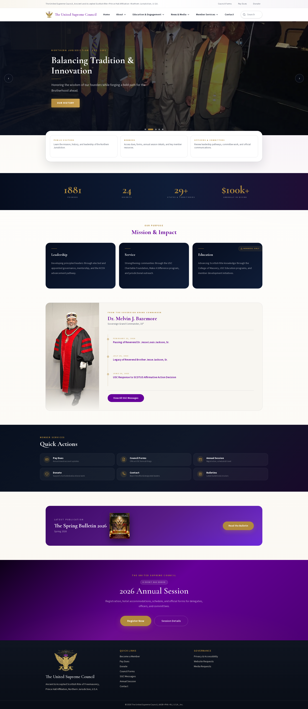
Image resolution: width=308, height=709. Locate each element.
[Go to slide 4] (159, 129)
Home (106, 14)
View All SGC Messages (125, 398)
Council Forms (225, 3)
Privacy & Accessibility (206, 656)
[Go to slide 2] (150, 129)
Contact (229, 14)
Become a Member (130, 656)
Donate (256, 3)
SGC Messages (128, 676)
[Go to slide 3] (156, 129)
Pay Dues (242, 3)
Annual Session (128, 681)
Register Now (135, 621)
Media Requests (202, 666)
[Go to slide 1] (145, 129)
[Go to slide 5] (162, 129)
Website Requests (204, 661)
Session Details (171, 621)
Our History (65, 103)
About (119, 14)
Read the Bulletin (238, 526)
